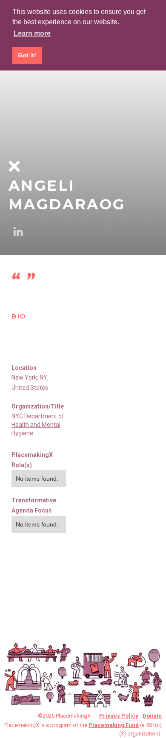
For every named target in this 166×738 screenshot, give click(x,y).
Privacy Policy (118, 716)
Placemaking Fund (114, 725)
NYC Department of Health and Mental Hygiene (37, 425)
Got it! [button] (27, 55)
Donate (152, 716)
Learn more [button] (32, 33)
